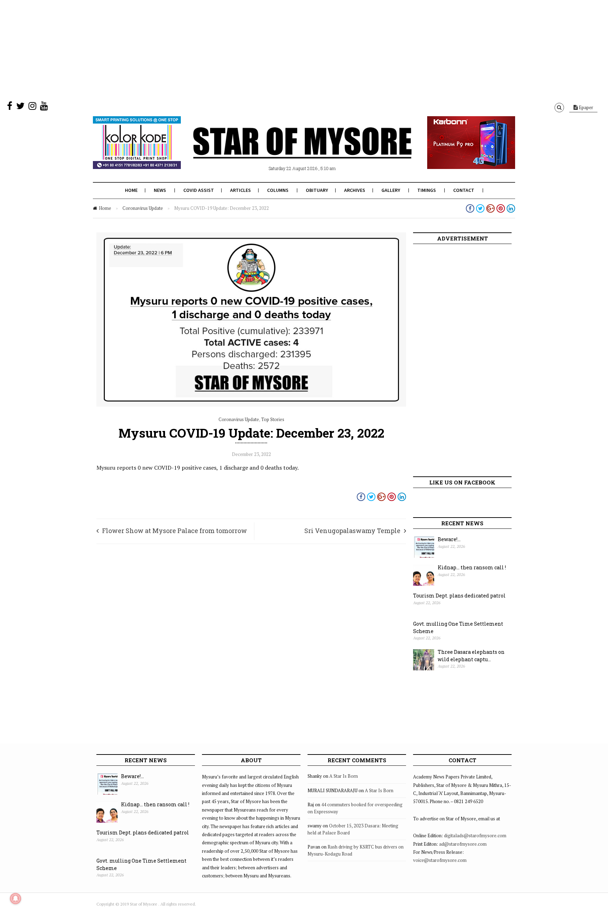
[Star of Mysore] (286, 151)
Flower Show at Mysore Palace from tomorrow (174, 530)
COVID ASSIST (198, 190)
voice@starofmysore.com (440, 860)
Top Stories (272, 419)
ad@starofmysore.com (463, 844)
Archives (354, 190)
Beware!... (449, 539)
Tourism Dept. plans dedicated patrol (459, 595)
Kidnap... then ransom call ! (472, 567)
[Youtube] (44, 107)
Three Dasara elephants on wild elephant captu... (471, 656)
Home (131, 190)
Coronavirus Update (142, 208)
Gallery (390, 190)
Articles (240, 190)
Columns (278, 190)
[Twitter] (20, 107)
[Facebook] (9, 107)
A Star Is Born (343, 776)
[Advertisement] (211, 49)
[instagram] (32, 107)
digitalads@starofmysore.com (475, 835)
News (160, 190)
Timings (426, 190)
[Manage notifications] (15, 898)
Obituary (317, 190)
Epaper (585, 107)
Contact (463, 190)
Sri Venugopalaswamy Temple (352, 530)
